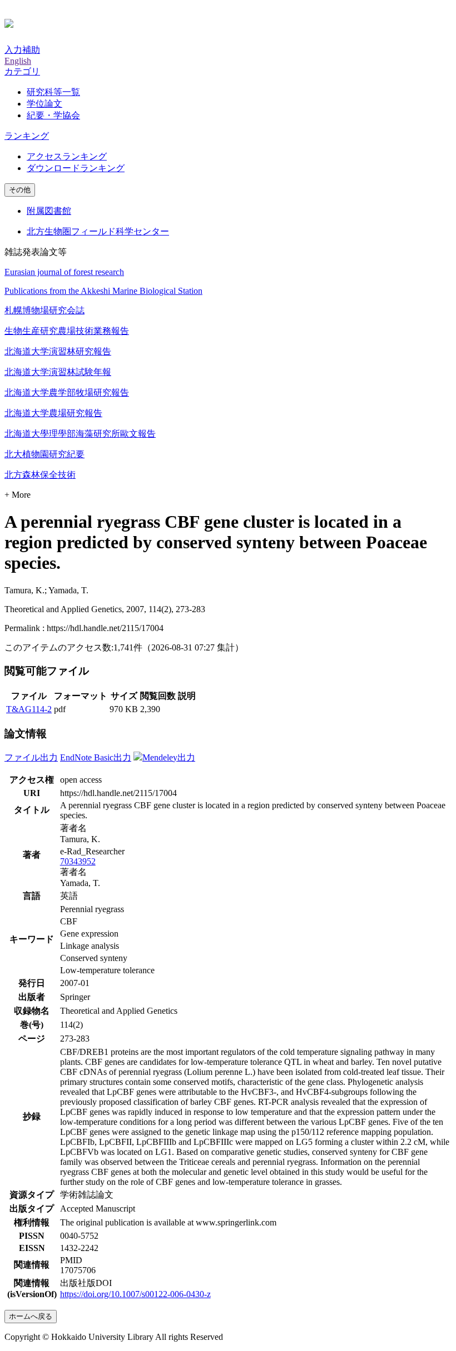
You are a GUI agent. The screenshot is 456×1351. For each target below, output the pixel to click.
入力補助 (22, 49)
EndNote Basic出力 (95, 757)
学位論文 (44, 103)
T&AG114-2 (29, 709)
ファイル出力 (31, 757)
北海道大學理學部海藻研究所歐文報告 (80, 433)
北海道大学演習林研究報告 (57, 351)
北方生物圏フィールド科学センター (98, 231)
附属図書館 (49, 211)
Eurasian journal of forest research (64, 272)
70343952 (78, 861)
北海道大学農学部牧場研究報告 (66, 392)
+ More (17, 494)
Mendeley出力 (168, 757)
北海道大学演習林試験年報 (57, 372)
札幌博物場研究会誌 (44, 310)
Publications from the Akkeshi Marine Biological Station (103, 291)
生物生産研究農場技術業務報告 (66, 331)
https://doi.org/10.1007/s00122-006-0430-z (135, 1294)
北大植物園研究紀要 (44, 454)
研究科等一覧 (53, 92)
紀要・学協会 (53, 115)
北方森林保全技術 (40, 474)
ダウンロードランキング (76, 168)
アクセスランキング (67, 156)
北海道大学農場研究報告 (53, 413)
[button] (22, 71)
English (17, 61)
